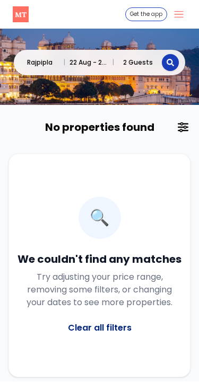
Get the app (146, 14)
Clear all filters (100, 328)
